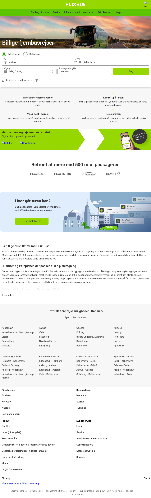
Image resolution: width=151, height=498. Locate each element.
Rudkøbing (44, 345)
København (7, 328)
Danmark (81, 395)
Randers (6, 345)
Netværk (6, 401)
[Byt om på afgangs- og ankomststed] (75, 62)
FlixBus (6, 420)
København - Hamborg (50, 361)
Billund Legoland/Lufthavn (90, 336)
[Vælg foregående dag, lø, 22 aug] (48, 71)
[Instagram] (144, 483)
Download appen (11, 414)
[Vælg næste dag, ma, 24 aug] (53, 71)
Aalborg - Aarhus (47, 365)
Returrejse (34, 54)
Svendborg (82, 341)
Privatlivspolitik (36, 491)
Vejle (41, 332)
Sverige (80, 401)
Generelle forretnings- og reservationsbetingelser (28, 444)
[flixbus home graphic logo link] (75, 4)
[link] (75, 212)
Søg (131, 71)
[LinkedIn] (146, 483)
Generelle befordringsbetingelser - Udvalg (24, 450)
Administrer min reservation (91, 438)
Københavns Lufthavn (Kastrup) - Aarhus (19, 376)
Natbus (6, 407)
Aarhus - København (12, 356)
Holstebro (119, 336)
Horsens (118, 341)
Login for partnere (12, 469)
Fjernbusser (8, 390)
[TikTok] (148, 483)
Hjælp (79, 426)
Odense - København (87, 356)
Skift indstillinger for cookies (120, 491)
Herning (118, 332)
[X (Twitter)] (147, 483)
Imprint (72, 491)
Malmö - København (124, 369)
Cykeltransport (84, 444)
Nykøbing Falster (48, 341)
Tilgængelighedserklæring (89, 491)
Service (80, 432)
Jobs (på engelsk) (11, 432)
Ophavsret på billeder (13, 457)
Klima (5, 463)
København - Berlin (86, 361)
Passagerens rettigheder (56, 491)
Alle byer (6, 395)
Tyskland (81, 407)
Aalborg (118, 328)
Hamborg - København (13, 361)
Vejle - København (48, 374)
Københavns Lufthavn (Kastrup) (18, 332)
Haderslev (81, 345)
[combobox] (41, 62)
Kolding (80, 332)
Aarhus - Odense (84, 369)
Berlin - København (123, 361)
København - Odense (124, 356)
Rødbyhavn (119, 345)
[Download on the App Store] (30, 483)
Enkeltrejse (14, 54)
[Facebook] (143, 483)
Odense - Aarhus (122, 365)
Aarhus (42, 328)
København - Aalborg (49, 369)
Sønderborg (8, 341)
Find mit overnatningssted (19, 80)
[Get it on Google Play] (12, 483)
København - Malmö (86, 365)
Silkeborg (44, 336)
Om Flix (6, 426)
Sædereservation (85, 450)
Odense (80, 328)
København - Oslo (123, 374)
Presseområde (9, 438)
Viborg (5, 336)
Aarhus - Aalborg (10, 365)
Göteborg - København (88, 374)
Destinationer (84, 390)
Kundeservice (83, 420)
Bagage (80, 457)
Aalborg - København (12, 369)
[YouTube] (145, 483)
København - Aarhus (49, 356)
